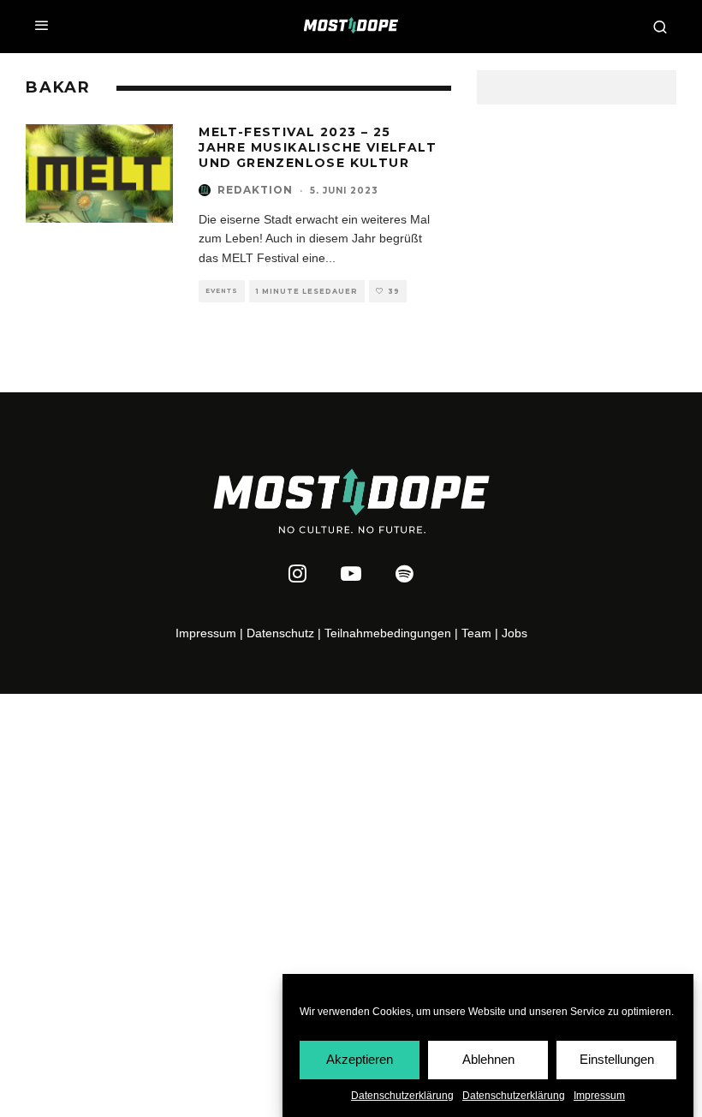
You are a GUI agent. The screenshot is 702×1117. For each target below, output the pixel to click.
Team (476, 633)
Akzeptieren (359, 1059)
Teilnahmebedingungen (387, 633)
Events (221, 291)
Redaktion (255, 189)
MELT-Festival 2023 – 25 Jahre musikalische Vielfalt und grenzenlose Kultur (318, 147)
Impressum (599, 1096)
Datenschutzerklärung (402, 1096)
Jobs (514, 633)
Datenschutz (280, 633)
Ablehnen (488, 1059)
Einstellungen (617, 1059)
